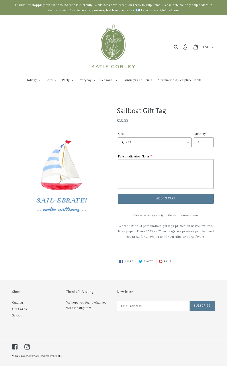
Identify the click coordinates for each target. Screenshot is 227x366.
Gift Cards (19, 309)
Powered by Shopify (51, 355)
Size (121, 134)
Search (17, 315)
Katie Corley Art (30, 355)
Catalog (17, 302)
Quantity (200, 134)
